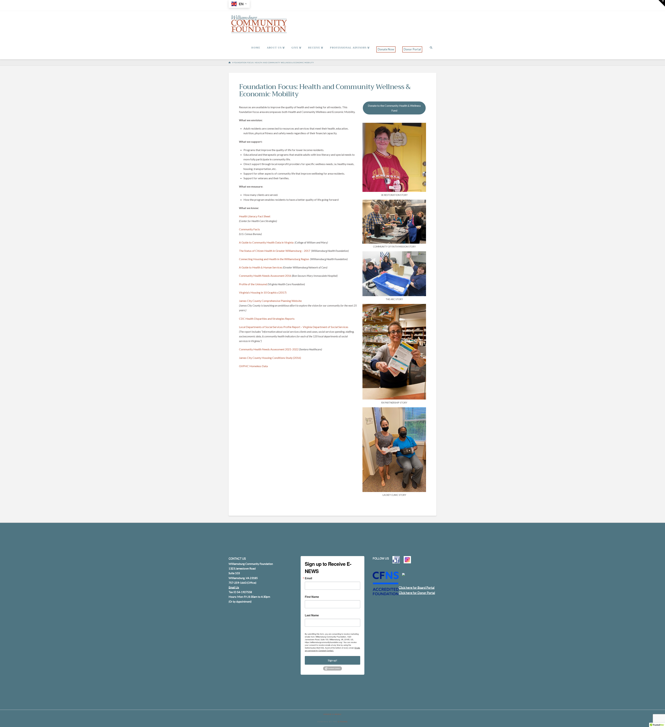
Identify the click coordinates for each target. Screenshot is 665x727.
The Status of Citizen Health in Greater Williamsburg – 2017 (275, 250)
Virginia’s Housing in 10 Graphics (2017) (262, 292)
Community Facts (249, 229)
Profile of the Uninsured (253, 284)
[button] (661, 3)
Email (308, 578)
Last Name (312, 615)
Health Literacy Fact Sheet (254, 216)
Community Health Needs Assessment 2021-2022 (269, 349)
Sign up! (332, 660)
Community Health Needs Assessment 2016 (265, 275)
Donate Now (386, 49)
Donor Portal (412, 49)
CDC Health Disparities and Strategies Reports (267, 318)
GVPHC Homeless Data (253, 366)
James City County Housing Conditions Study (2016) (270, 357)
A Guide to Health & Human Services (260, 267)
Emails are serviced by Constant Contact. (332, 649)
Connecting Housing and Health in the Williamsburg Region (274, 259)
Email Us (234, 587)
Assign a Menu (332, 714)
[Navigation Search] (430, 51)
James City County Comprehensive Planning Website (270, 300)
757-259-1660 (237, 582)
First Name (312, 596)
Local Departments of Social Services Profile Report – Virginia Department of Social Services (293, 327)
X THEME (343, 722)
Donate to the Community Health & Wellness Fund (394, 108)
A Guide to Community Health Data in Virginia (266, 242)
